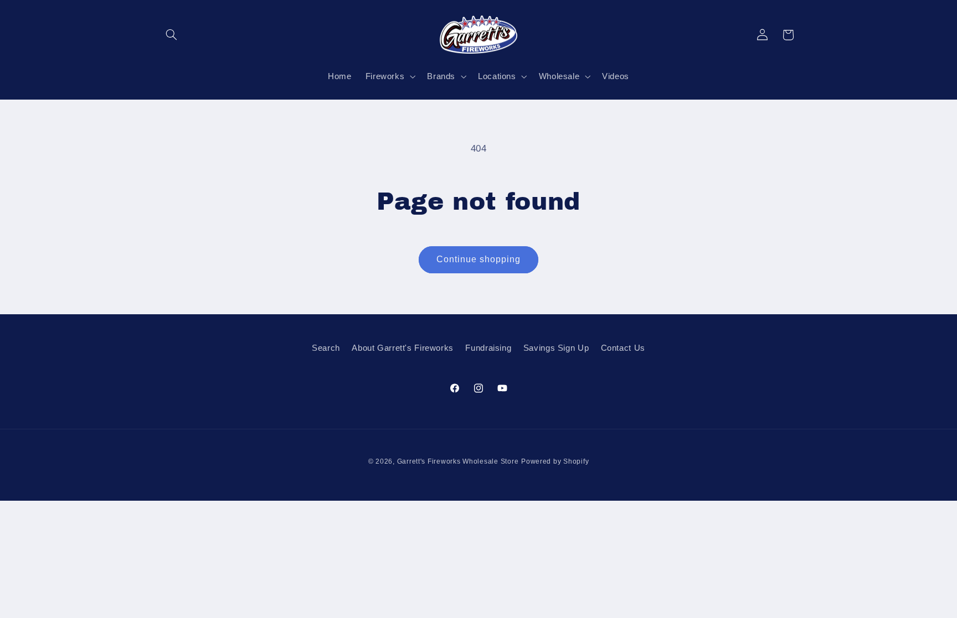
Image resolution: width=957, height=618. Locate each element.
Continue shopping (478, 259)
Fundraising (488, 348)
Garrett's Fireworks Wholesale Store (458, 461)
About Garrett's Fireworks (403, 348)
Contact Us (623, 348)
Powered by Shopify (555, 461)
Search (326, 348)
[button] (171, 35)
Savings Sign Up (556, 348)
